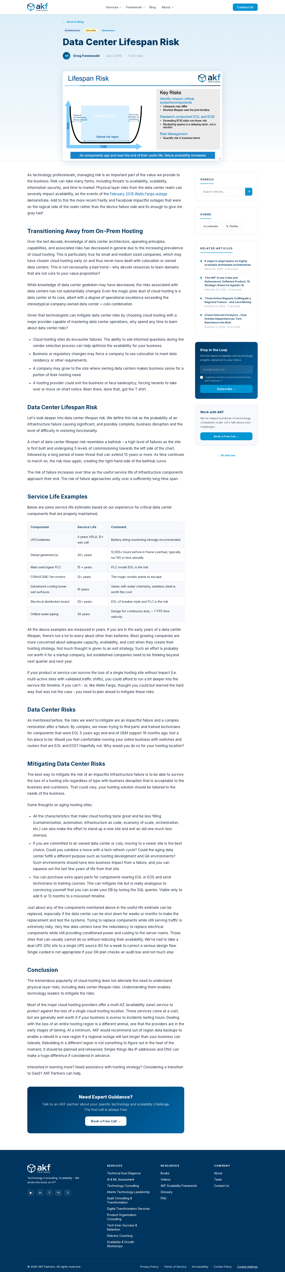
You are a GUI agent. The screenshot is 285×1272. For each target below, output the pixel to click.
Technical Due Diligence (124, 1173)
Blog (152, 7)
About (166, 7)
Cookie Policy (223, 1266)
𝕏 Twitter (232, 226)
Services (112, 7)
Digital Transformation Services (128, 1208)
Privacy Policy (149, 1266)
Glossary (167, 1192)
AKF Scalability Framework (179, 1185)
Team (218, 1179)
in (40, 1192)
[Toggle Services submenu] (121, 7)
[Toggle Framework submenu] (144, 7)
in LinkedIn (210, 226)
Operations (108, 30)
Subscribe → (226, 389)
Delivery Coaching (119, 1235)
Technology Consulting (123, 1185)
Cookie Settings (247, 1266)
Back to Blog (75, 21)
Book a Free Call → (106, 1121)
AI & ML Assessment (120, 1179)
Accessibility (200, 1266)
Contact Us (245, 7)
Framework (134, 7)
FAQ (163, 1198)
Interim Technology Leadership (128, 1192)
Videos (165, 1179)
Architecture (72, 30)
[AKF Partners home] (37, 7)
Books (165, 1173)
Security (91, 30)
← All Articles (226, 455)
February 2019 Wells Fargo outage (138, 194)
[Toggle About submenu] (173, 7)
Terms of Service (175, 1266)
